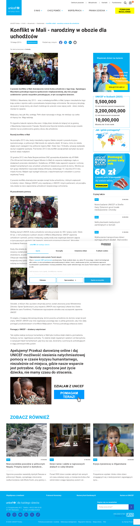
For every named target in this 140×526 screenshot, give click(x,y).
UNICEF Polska (15, 23)
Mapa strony (97, 522)
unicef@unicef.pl (34, 510)
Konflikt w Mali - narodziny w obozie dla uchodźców (62, 23)
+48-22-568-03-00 (35, 507)
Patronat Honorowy (53, 495)
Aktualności (92, 3)
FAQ (104, 522)
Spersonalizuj (69, 280)
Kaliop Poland (129, 522)
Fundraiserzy (116, 3)
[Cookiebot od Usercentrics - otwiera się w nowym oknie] (102, 244)
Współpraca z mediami (15, 495)
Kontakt (105, 3)
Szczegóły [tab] (59, 251)
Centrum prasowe (77, 3)
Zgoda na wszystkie (97, 280)
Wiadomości (41, 23)
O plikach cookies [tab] (102, 251)
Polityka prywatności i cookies (48, 522)
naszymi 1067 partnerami (43, 260)
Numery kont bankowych (86, 495)
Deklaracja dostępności (69, 522)
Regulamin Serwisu (84, 522)
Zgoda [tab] (38, 251)
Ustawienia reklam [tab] (81, 251)
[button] (37, 10)
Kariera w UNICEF (127, 495)
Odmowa (43, 280)
